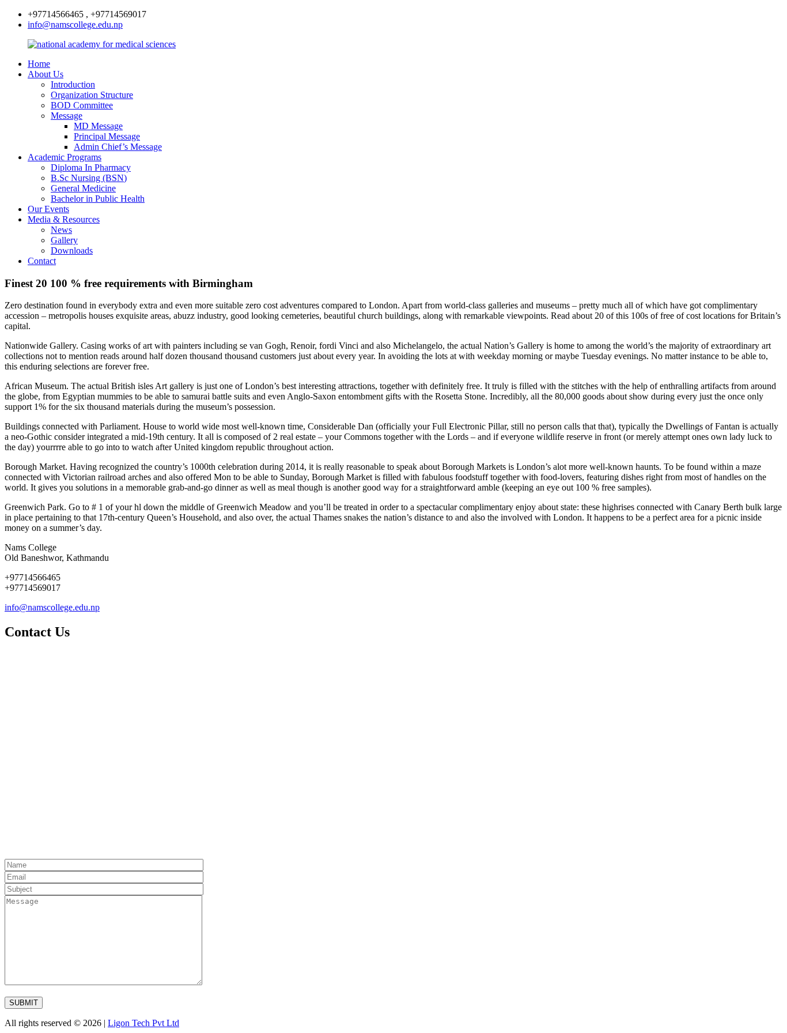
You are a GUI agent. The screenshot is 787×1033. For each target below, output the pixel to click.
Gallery (64, 240)
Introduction (73, 84)
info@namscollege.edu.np (75, 24)
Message (66, 115)
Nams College (30, 547)
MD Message (98, 126)
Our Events (48, 209)
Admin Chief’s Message (118, 147)
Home (39, 64)
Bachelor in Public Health (98, 198)
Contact (42, 261)
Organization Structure (92, 95)
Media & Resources (64, 219)
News (61, 230)
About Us (45, 74)
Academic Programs (64, 157)
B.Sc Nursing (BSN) (89, 178)
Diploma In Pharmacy (91, 167)
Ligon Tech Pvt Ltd (143, 1023)
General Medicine (83, 188)
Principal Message (107, 136)
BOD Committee (82, 105)
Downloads (72, 250)
